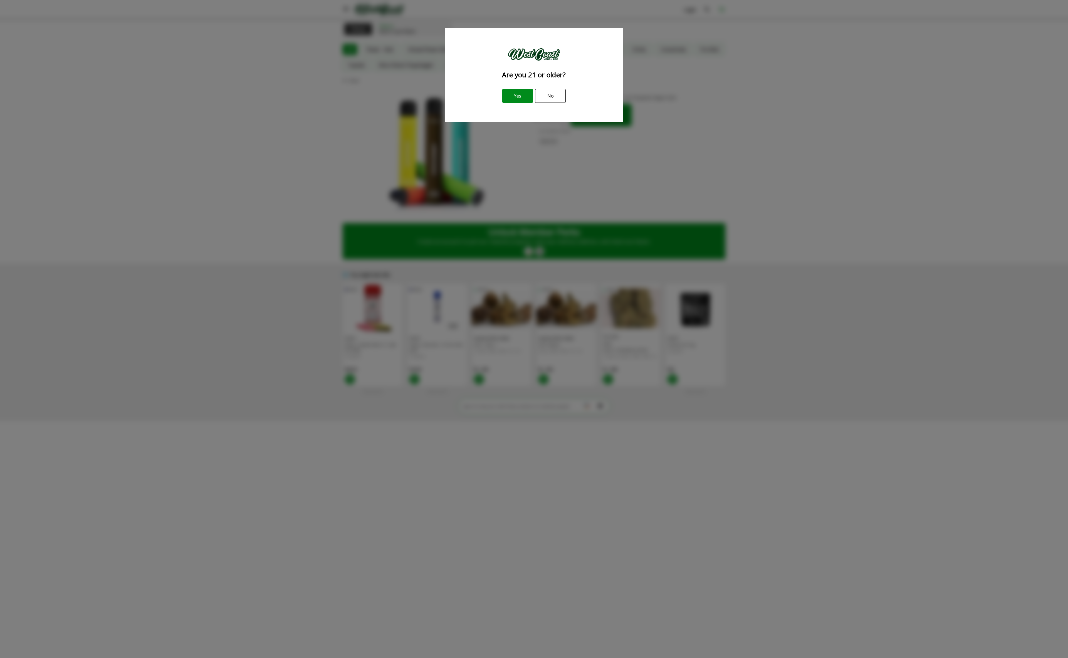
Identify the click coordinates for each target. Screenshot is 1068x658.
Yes (517, 96)
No (550, 96)
